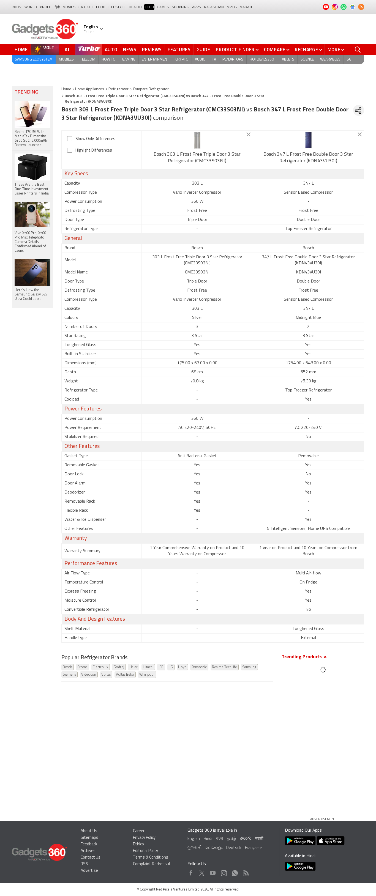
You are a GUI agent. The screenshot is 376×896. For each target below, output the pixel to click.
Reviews (152, 49)
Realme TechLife (224, 667)
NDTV (16, 7)
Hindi (208, 839)
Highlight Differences (93, 151)
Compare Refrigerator (151, 89)
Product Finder (235, 49)
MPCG (232, 7)
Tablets (287, 59)
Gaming (128, 59)
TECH (149, 7)
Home (21, 49)
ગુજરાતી (194, 848)
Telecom (87, 59)
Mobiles (66, 59)
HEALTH (135, 7)
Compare (274, 49)
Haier (133, 667)
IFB (161, 667)
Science (307, 59)
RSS (84, 864)
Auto (111, 49)
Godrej (118, 667)
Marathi (247, 7)
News (129, 49)
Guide (203, 49)
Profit (46, 7)
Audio (200, 59)
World (30, 7)
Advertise (89, 871)
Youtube (212, 871)
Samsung (249, 667)
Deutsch (233, 848)
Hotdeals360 (262, 59)
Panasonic (199, 667)
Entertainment (155, 59)
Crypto (182, 59)
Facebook (190, 871)
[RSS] (361, 7)
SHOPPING (180, 7)
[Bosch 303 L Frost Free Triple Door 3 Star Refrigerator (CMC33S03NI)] (197, 140)
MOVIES (69, 7)
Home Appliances (89, 89)
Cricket (85, 7)
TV (214, 59)
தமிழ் (231, 839)
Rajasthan (214, 7)
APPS (196, 7)
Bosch (67, 667)
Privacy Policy (144, 838)
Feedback (89, 844)
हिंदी (57, 7)
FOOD (100, 7)
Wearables (330, 59)
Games (163, 7)
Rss (246, 871)
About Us (89, 831)
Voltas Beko (125, 674)
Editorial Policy (145, 851)
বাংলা (219, 839)
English (193, 839)
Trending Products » (304, 657)
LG (171, 667)
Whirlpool (146, 674)
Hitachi (148, 667)
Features (179, 49)
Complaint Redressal (151, 864)
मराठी (259, 839)
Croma (82, 667)
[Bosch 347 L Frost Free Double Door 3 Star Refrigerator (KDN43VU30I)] (308, 140)
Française (253, 848)
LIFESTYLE (117, 7)
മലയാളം (213, 848)
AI (67, 49)
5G (349, 59)
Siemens (69, 674)
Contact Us (90, 858)
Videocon (88, 674)
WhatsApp (234, 871)
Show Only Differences (95, 139)
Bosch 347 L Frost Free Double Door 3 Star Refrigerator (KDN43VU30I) (308, 158)
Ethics (138, 844)
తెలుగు (245, 839)
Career (139, 831)
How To (109, 59)
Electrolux (100, 667)
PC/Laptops (232, 59)
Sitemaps (89, 838)
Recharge (306, 49)
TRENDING (26, 92)
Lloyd (182, 667)
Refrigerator (118, 89)
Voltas (106, 674)
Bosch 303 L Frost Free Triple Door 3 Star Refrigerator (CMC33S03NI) (197, 158)
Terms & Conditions (150, 858)
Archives (88, 851)
